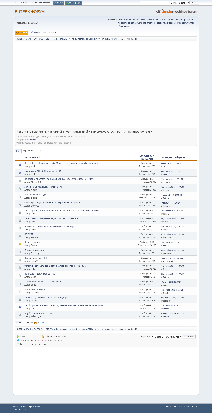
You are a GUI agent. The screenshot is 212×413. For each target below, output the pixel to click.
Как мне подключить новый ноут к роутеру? (46, 297)
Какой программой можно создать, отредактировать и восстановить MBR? (61, 210)
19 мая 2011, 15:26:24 (170, 203)
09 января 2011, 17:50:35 (172, 171)
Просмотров (146, 159)
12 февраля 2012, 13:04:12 (172, 210)
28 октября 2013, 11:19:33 (172, 226)
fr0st (33, 269)
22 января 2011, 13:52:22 (172, 179)
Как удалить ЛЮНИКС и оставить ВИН (43, 171)
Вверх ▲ (195, 406)
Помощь (168, 406)
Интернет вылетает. (34, 250)
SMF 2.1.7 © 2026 (20, 407)
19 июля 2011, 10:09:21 (171, 282)
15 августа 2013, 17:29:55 (172, 290)
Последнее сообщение (173, 157)
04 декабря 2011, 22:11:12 (172, 274)
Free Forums (26, 410)
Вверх (18, 322)
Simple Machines (33, 407)
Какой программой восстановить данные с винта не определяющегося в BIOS (63, 305)
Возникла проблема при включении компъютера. (49, 226)
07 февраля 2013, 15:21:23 (172, 313)
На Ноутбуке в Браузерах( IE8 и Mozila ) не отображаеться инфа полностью (61, 163)
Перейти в (145, 336)
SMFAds (16, 410)
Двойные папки (32, 242)
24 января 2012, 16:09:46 (172, 242)
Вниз (18, 151)
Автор (35, 157)
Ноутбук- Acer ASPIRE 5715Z (38, 313)
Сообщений (146, 155)
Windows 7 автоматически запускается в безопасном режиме (55, 265)
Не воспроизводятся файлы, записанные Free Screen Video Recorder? (59, 179)
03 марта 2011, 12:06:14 (171, 163)
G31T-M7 (28, 234)
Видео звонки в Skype (35, 194)
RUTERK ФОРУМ (30, 11)
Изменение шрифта (34, 289)
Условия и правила (182, 406)
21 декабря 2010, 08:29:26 (172, 266)
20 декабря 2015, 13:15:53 (172, 187)
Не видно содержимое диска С (39, 273)
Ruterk (133, 39)
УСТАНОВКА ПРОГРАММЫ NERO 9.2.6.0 (43, 281)
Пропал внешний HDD (35, 258)
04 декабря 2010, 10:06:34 (172, 250)
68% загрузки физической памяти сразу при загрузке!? (52, 202)
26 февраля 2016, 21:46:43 (172, 258)
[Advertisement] (106, 64)
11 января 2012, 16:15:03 (172, 305)
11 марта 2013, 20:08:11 (171, 195)
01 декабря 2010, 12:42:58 (172, 234)
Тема (27, 157)
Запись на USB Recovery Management (43, 186)
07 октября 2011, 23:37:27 (172, 297)
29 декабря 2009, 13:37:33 (172, 218)
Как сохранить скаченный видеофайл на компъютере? (51, 218)
